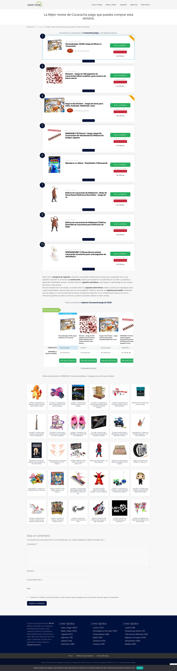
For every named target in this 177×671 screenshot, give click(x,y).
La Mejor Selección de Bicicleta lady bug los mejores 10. (119, 520)
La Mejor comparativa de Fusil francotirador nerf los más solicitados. (119, 404)
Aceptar (139, 668)
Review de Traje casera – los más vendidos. (99, 461)
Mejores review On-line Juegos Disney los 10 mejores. (57, 490)
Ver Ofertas (120, 56)
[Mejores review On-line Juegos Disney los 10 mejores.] (57, 478)
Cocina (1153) (98, 628)
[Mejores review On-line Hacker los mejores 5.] (140, 450)
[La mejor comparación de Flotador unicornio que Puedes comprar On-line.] (36, 508)
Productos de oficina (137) (135, 631)
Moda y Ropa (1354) (69, 631)
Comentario (32, 544)
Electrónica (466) (67, 644)
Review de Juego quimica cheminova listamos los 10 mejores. (119, 462)
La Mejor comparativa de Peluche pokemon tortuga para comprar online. (37, 404)
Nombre (31, 571)
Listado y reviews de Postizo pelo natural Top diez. (78, 520)
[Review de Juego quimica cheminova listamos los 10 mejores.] (119, 450)
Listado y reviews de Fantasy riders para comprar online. (57, 520)
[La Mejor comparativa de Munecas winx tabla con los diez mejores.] (140, 508)
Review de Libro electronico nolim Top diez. (140, 403)
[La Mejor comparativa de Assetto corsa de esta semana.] (78, 392)
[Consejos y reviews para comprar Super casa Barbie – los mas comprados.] (57, 422)
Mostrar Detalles (88, 61)
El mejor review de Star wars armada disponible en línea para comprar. (99, 434)
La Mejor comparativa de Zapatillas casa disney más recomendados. (78, 434)
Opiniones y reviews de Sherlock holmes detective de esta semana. (36, 462)
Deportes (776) (67, 637)
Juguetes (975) (67, 634)
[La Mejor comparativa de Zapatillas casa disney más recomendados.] (78, 422)
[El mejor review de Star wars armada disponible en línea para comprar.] (99, 422)
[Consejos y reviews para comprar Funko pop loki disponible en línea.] (140, 478)
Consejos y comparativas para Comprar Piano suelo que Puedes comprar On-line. (78, 491)
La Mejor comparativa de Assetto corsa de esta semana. (78, 404)
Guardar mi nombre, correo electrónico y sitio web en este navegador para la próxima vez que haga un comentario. (74, 597)
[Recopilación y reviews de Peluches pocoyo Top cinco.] (36, 478)
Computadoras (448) (101, 634)
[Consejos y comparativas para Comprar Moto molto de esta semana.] (57, 392)
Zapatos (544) (66, 641)
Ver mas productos (51, 310)
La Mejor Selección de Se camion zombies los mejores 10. (78, 462)
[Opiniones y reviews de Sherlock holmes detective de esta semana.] (36, 450)
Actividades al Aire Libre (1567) (105, 631)
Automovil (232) (99, 641)
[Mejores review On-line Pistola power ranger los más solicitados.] (99, 508)
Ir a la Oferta (120, 45)
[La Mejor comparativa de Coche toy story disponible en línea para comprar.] (119, 478)
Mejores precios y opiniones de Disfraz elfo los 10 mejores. (57, 462)
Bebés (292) (98, 637)
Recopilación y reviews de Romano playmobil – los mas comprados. (140, 434)
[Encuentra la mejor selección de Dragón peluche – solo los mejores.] (99, 478)
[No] (174, 668)
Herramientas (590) (132, 641)
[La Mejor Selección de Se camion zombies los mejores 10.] (78, 450)
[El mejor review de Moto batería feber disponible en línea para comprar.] (119, 422)
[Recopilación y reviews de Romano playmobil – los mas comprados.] (140, 422)
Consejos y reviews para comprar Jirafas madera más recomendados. (36, 434)
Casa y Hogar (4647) (69, 628)
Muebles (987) (130, 644)
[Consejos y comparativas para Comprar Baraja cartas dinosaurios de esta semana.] (99, 392)
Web (28, 588)
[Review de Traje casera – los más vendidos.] (99, 450)
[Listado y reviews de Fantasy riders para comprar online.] (57, 508)
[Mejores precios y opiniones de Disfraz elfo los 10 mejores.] (57, 450)
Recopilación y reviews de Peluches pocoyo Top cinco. (36, 489)
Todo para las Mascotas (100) (136, 634)
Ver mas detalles (68, 361)
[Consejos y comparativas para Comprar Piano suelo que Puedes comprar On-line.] (78, 478)
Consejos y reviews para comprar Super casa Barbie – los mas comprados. (57, 434)
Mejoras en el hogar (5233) (135, 637)
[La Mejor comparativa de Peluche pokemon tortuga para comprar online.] (36, 392)
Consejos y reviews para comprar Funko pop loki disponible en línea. (140, 490)
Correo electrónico (35, 580)
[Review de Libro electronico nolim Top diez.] (140, 392)
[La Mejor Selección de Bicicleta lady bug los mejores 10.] (119, 508)
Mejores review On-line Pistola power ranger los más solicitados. (98, 520)
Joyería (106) (130, 628)
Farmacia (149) (99, 644)
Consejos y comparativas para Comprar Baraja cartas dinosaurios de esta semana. (98, 405)
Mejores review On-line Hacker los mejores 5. (140, 461)
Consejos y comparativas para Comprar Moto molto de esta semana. (57, 404)
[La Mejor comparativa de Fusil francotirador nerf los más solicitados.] (119, 392)
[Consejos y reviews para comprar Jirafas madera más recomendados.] (36, 422)
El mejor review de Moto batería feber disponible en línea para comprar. (119, 434)
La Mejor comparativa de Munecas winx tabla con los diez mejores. (140, 520)
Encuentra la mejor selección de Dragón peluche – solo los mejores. (99, 490)
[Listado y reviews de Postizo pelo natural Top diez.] (78, 508)
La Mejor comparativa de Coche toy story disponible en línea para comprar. (119, 490)
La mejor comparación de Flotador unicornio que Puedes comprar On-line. (36, 520)
